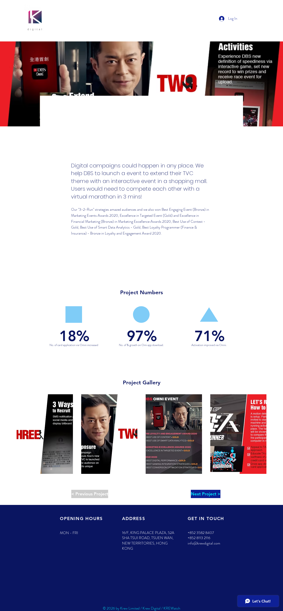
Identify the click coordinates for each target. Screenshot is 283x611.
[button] (45, 434)
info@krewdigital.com (204, 543)
